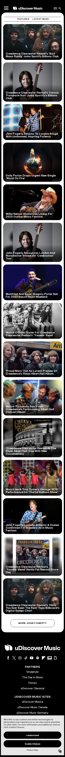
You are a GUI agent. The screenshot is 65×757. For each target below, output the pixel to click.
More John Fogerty (32, 623)
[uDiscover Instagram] (20, 658)
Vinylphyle (32, 672)
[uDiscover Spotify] (37, 658)
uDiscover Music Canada (32, 707)
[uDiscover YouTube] (31, 658)
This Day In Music (32, 677)
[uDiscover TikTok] (25, 658)
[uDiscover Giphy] (55, 658)
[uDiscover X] (14, 658)
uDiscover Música (32, 701)
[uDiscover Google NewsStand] (49, 658)
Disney (32, 683)
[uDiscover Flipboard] (43, 658)
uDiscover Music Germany (32, 712)
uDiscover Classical (32, 688)
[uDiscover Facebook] (8, 658)
